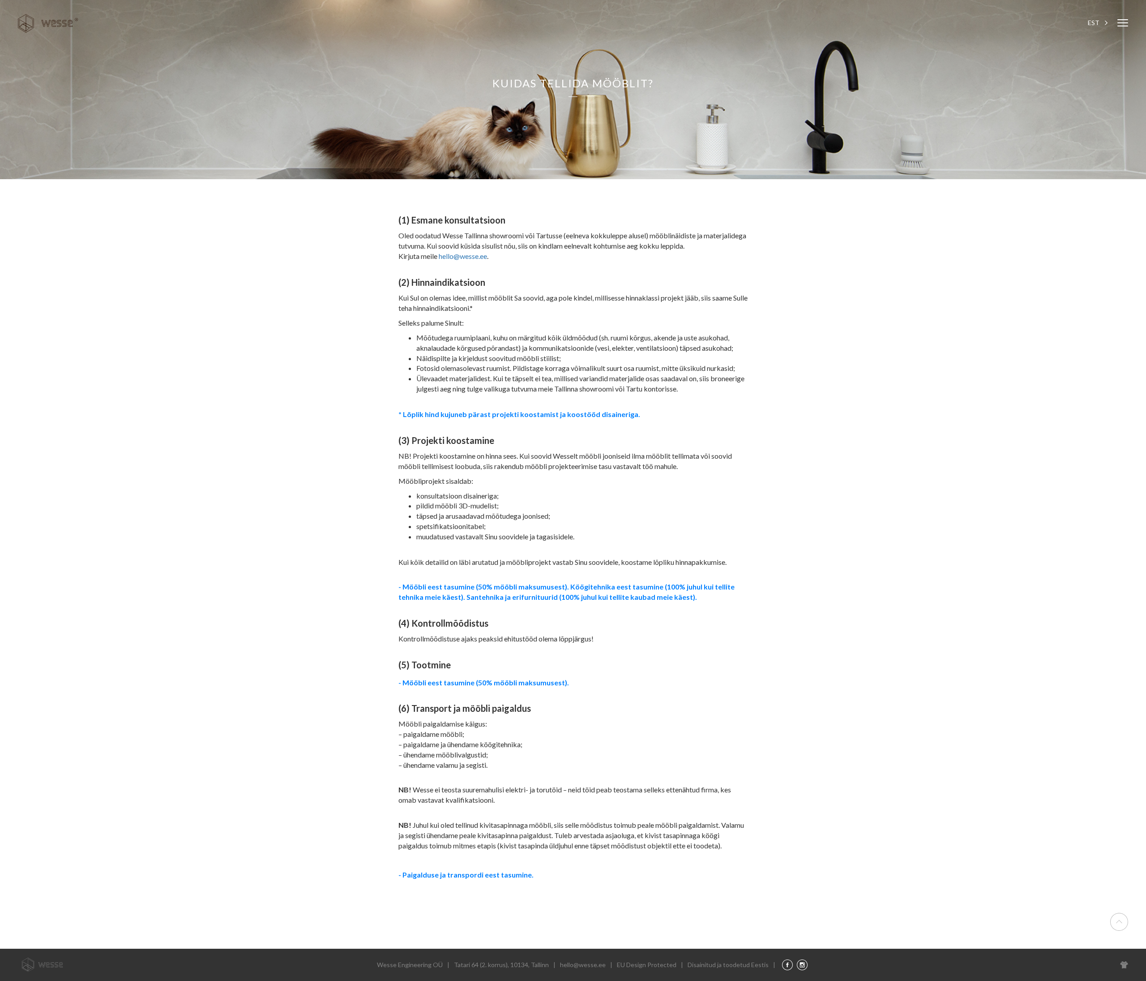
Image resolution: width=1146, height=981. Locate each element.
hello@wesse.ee (463, 256)
